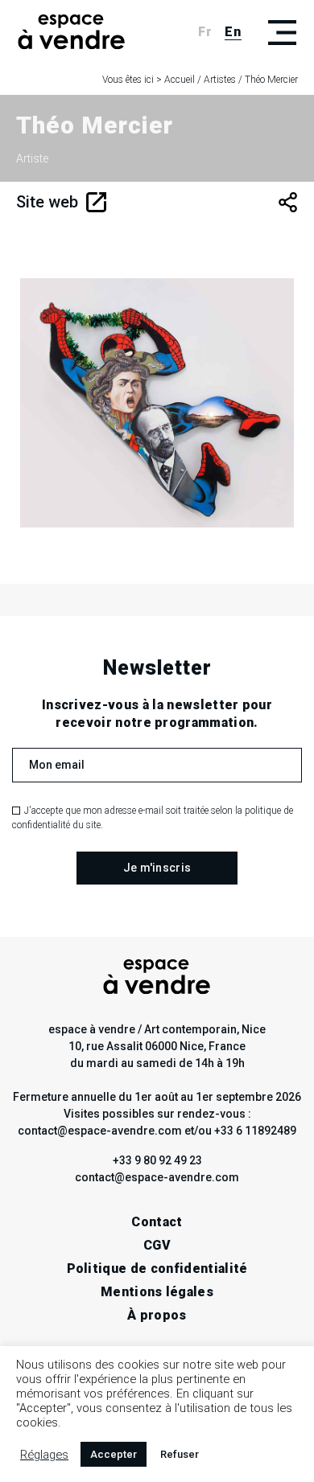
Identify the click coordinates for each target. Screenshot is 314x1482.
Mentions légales (157, 1291)
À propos (157, 1315)
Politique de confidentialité (157, 1268)
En (233, 31)
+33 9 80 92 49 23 (157, 1160)
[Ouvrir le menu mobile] (282, 32)
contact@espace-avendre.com (157, 1177)
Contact (156, 1222)
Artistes (220, 79)
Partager (288, 202)
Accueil (179, 79)
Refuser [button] (179, 1454)
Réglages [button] (44, 1454)
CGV (157, 1245)
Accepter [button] (113, 1454)
